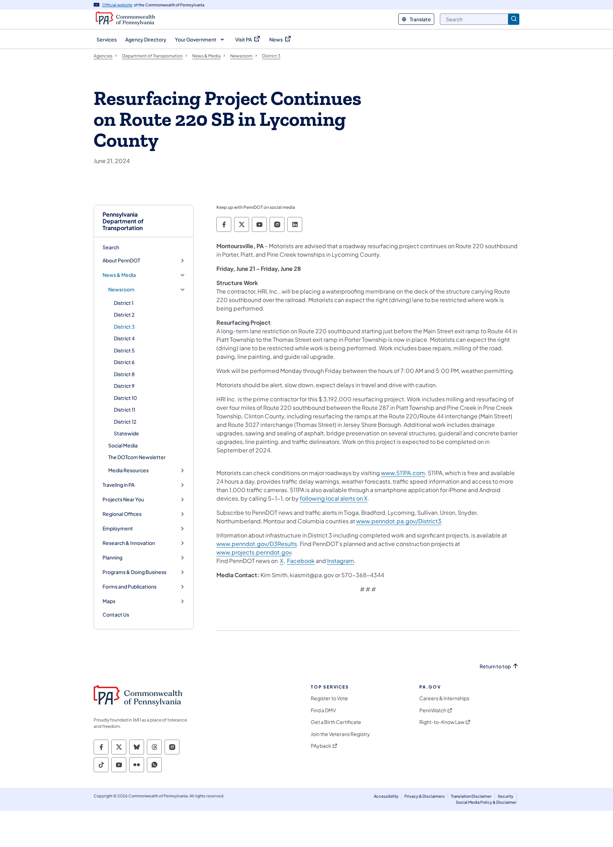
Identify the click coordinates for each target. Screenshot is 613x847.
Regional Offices (122, 514)
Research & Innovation (129, 543)
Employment (118, 528)
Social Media (123, 445)
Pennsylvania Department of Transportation (123, 221)
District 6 (124, 362)
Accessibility (386, 796)
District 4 (124, 338)
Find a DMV (323, 710)
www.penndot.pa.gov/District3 (398, 521)
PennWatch (432, 710)
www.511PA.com (403, 473)
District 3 (124, 326)
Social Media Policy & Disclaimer (486, 802)
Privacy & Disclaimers (424, 796)
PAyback (321, 746)
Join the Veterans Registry (340, 734)
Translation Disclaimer (471, 796)
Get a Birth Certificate (336, 722)
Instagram (340, 560)
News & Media (119, 275)
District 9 (124, 386)
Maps (109, 601)
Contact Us (116, 614)
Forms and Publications (129, 587)
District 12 (125, 421)
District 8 (124, 374)
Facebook (301, 560)
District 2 (124, 314)
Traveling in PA (118, 485)
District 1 (123, 303)
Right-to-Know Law (441, 722)
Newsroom (121, 289)
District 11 (124, 409)
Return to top (495, 666)
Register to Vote (329, 698)
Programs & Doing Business (134, 572)
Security (505, 796)
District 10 (125, 398)
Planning (112, 558)
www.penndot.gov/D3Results (256, 543)
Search (111, 247)
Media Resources (128, 470)
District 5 (124, 350)
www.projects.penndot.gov (253, 552)
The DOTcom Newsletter (137, 457)
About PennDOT (121, 260)
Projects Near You (123, 499)
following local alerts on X (334, 498)
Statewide (126, 433)
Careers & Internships (444, 698)
